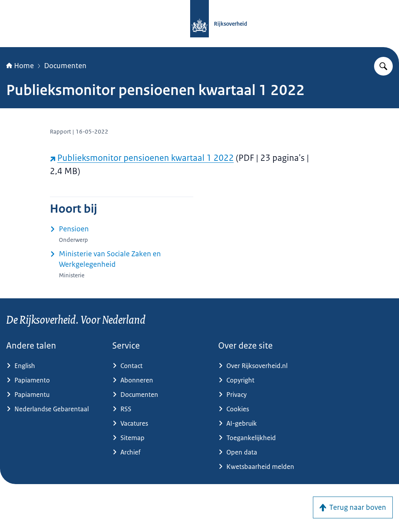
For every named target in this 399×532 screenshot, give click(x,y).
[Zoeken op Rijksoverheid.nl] (383, 66)
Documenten (65, 65)
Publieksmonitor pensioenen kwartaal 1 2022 (145, 158)
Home (24, 65)
